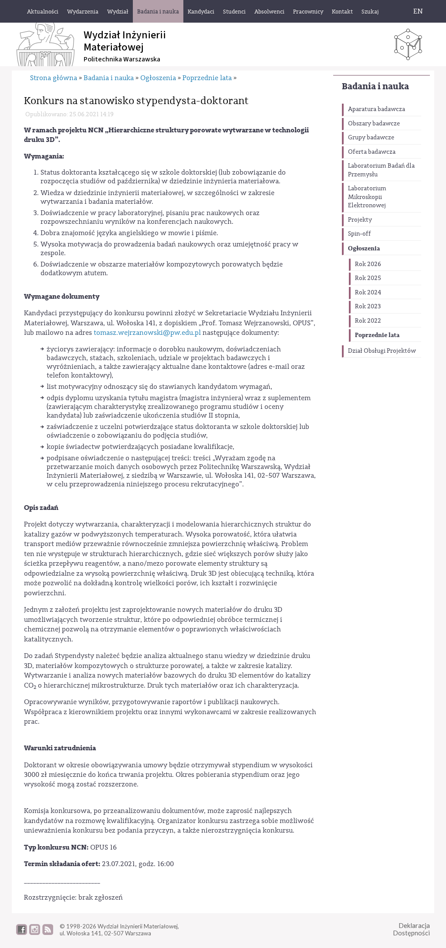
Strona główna (53, 78)
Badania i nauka (375, 86)
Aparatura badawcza (376, 109)
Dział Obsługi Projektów (382, 351)
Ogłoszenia (364, 248)
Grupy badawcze (371, 138)
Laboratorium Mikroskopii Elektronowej (367, 197)
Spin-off (359, 234)
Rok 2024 (368, 293)
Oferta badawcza (371, 152)
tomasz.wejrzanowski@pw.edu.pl (147, 332)
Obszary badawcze (374, 124)
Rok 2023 (368, 306)
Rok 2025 (368, 278)
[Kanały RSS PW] (47, 932)
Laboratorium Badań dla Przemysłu (381, 170)
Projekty (360, 220)
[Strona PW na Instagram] (34, 932)
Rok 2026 (368, 264)
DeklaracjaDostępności (411, 929)
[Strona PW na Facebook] (21, 932)
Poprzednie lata (377, 335)
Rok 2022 (368, 321)
